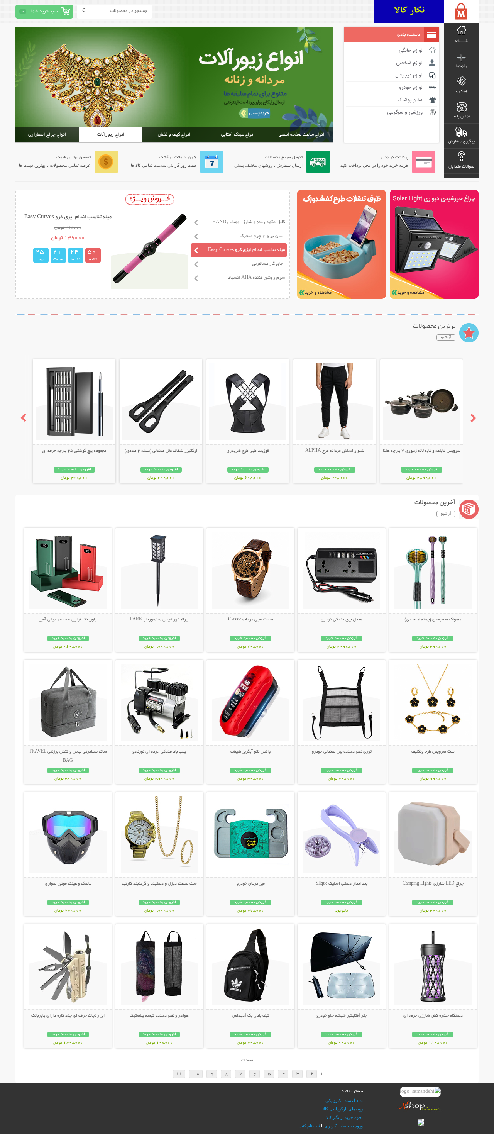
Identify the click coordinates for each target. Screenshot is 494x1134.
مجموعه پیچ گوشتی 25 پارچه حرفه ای (74, 451)
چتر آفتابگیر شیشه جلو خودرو (341, 1016)
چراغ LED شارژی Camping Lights (433, 883)
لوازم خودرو (411, 87)
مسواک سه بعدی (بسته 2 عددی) (432, 619)
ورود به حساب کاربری (344, 1126)
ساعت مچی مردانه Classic (250, 619)
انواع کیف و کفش (174, 134)
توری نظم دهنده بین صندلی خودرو (342, 751)
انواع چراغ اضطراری (47, 134)
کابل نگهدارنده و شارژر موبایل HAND (248, 222)
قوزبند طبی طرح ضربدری (248, 451)
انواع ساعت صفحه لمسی (302, 134)
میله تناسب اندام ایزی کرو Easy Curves (246, 250)
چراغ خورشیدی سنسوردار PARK (159, 619)
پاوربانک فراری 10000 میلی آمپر (67, 619)
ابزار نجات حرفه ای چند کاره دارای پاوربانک (68, 1016)
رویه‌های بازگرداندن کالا (343, 1109)
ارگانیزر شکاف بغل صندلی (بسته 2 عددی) (161, 451)
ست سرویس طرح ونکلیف (433, 751)
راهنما (461, 66)
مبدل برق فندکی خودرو (341, 619)
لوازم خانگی (411, 50)
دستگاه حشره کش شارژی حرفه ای (433, 1016)
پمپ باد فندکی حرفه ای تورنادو (159, 751)
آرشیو (446, 337)
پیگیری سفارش (461, 141)
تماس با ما (461, 116)
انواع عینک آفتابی (238, 134)
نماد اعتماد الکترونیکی (344, 1100)
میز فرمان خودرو (251, 883)
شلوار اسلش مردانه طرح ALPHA (334, 451)
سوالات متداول (461, 166)
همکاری (461, 91)
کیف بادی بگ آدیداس (250, 1016)
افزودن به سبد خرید (421, 470)
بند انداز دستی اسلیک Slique (341, 883)
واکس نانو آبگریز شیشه (250, 751)
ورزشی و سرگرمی (405, 112)
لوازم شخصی (409, 63)
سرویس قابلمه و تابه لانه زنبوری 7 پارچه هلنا (421, 451)
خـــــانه (461, 41)
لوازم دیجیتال (409, 75)
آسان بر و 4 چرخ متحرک (262, 236)
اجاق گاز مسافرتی (268, 263)
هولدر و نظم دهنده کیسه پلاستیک (159, 1016)
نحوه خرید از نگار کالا (344, 1117)
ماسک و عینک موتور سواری (68, 883)
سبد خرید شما (44, 11)
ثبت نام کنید (309, 1126)
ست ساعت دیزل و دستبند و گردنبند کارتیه (159, 883)
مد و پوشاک (410, 100)
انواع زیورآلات (111, 134)
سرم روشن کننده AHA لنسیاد (256, 277)
